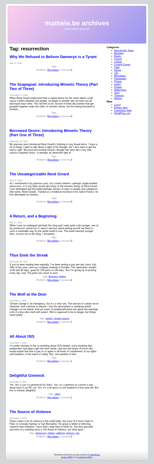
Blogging (53, 276)
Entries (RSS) (67, 457)
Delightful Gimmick (27, 375)
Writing (62, 276)
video (57, 394)
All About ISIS (22, 336)
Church (118, 59)
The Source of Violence (30, 412)
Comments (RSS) (84, 457)
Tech (116, 92)
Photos (118, 81)
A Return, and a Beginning (33, 216)
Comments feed (122, 110)
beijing (49, 318)
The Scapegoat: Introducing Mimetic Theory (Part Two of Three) (54, 86)
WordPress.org (122, 113)
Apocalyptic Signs (124, 50)
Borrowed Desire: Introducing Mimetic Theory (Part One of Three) (51, 133)
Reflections (120, 90)
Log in (117, 104)
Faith (117, 67)
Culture (118, 61)
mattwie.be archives (77, 23)
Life (116, 73)
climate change (61, 318)
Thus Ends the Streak (29, 255)
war (77, 433)
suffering (60, 433)
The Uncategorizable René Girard (39, 174)
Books (117, 56)
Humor (117, 70)
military (51, 433)
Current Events (122, 64)
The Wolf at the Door (28, 294)
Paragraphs (120, 78)
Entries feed (120, 107)
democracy (41, 433)
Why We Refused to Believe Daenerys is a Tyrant (53, 57)
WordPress (95, 455)
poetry (117, 84)
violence (70, 433)
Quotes (118, 87)
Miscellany (53, 70)
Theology (119, 95)
